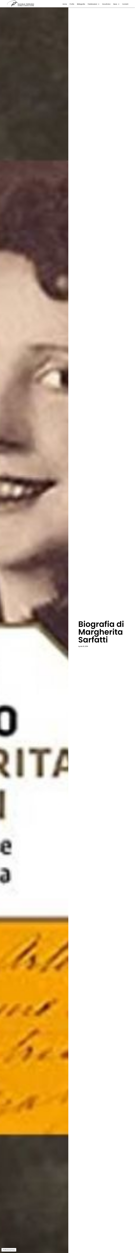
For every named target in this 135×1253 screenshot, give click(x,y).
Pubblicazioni (92, 4)
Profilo (72, 4)
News (115, 4)
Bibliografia (81, 4)
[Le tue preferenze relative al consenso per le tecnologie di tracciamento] (8, 1250)
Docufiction (106, 4)
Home (65, 4)
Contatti (125, 4)
